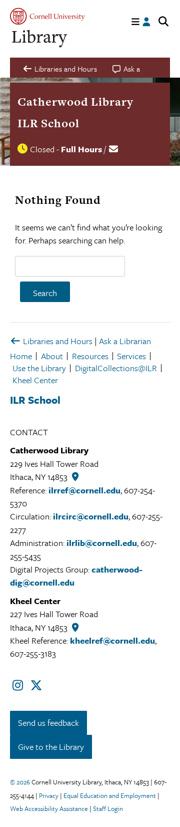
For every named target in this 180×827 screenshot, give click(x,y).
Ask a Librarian (125, 341)
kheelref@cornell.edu (112, 640)
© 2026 (20, 782)
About (52, 356)
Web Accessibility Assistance (49, 808)
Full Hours (81, 149)
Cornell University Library (40, 39)
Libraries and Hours (56, 341)
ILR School (49, 123)
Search (45, 293)
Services (131, 356)
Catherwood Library (76, 102)
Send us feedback (48, 722)
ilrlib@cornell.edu (101, 542)
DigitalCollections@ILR (116, 368)
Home (21, 356)
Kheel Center (35, 380)
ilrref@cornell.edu (84, 490)
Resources (90, 356)
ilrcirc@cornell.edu (90, 516)
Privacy (48, 795)
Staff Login (108, 808)
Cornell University (47, 16)
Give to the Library (51, 746)
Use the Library (39, 368)
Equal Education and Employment (110, 795)
